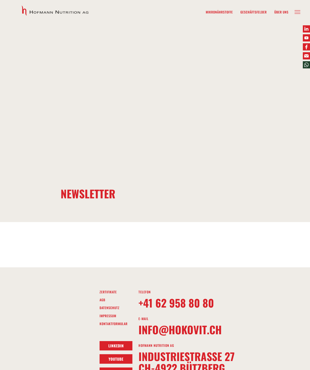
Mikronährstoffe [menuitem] (219, 12)
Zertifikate (108, 292)
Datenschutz (109, 308)
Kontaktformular (114, 324)
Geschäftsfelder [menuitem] (253, 12)
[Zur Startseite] (55, 10)
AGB (102, 300)
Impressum (108, 316)
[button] (297, 12)
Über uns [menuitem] (281, 12)
